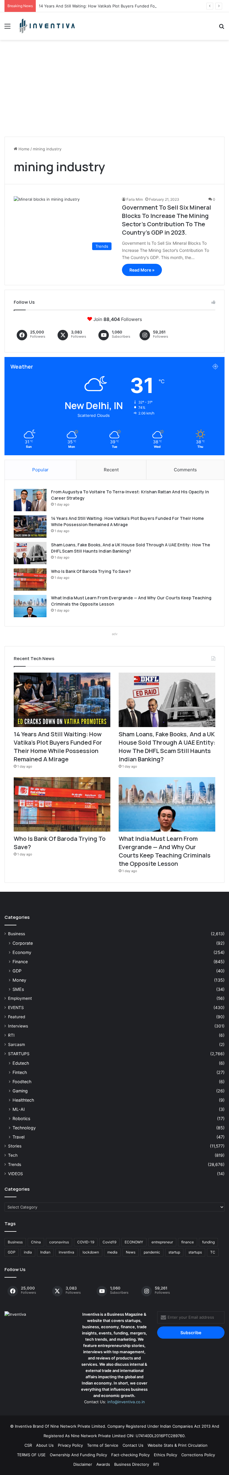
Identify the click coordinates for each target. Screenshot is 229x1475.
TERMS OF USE (31, 1454)
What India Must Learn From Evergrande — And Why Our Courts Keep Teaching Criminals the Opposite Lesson (165, 851)
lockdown (91, 1252)
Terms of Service (102, 1445)
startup (174, 1252)
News (130, 1252)
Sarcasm (16, 1044)
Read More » (141, 269)
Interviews (18, 1026)
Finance (20, 961)
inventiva (66, 1252)
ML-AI (19, 1109)
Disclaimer (82, 1464)
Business (16, 933)
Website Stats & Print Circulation (178, 1445)
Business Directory (131, 1464)
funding (208, 1242)
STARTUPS (19, 1053)
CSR (28, 1445)
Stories (14, 1146)
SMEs (18, 989)
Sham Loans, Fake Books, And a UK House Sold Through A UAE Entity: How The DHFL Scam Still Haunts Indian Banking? (167, 746)
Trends (14, 1164)
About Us (45, 1445)
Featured (16, 1016)
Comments (185, 470)
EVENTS (16, 1007)
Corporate (23, 943)
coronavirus (59, 1242)
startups (195, 1252)
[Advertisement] (114, 90)
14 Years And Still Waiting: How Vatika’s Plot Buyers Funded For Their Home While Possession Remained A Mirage (58, 746)
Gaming (20, 1090)
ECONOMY (134, 1242)
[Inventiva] (46, 26)
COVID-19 (85, 1242)
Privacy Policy (70, 1445)
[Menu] (7, 28)
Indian (45, 1252)
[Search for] (222, 28)
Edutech (21, 1063)
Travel (18, 1136)
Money (19, 980)
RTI (11, 1035)
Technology (24, 1127)
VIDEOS (15, 1173)
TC (212, 1252)
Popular (40, 470)
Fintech (20, 1072)
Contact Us (133, 1445)
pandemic (152, 1252)
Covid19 (109, 1242)
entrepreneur (162, 1242)
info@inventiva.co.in (126, 1401)
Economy (22, 952)
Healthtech (23, 1100)
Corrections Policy (198, 1454)
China (36, 1242)
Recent (111, 470)
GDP (17, 970)
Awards (103, 1464)
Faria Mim (134, 199)
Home (23, 148)
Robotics (21, 1118)
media (112, 1252)
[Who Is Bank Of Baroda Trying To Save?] (30, 579)
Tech (13, 1155)
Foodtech (22, 1081)
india (28, 1252)
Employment (20, 998)
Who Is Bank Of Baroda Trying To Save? (91, 571)
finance (187, 1242)
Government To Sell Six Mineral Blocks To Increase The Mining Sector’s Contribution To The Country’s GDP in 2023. (166, 219)
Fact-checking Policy (130, 1454)
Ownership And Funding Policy (78, 1454)
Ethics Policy (165, 1454)
